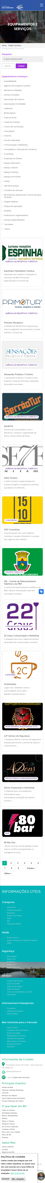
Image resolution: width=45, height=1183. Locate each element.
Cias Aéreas (11, 994)
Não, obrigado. (18, 1179)
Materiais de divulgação (15, 1038)
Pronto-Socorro (13, 937)
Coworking (11, 520)
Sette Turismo (10, 478)
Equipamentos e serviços (16, 1035)
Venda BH (10, 1046)
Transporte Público (14, 924)
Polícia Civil (11, 959)
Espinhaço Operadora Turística (19, 271)
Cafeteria (10, 675)
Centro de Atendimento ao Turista (19, 992)
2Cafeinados (10, 684)
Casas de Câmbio (13, 983)
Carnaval (5, 1093)
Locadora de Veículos (15, 981)
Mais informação (17, 1173)
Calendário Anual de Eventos (17, 1030)
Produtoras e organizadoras (21, 778)
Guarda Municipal (13, 967)
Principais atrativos (14, 1044)
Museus (4, 1118)
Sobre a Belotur (8, 1147)
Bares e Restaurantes (10, 1115)
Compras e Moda (8, 1129)
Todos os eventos (8, 1110)
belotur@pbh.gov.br (13, 1071)
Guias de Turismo (13, 989)
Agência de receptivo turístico (21, 262)
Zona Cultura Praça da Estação (13, 1098)
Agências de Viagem (14, 986)
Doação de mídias (13, 1033)
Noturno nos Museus (9, 1095)
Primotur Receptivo (13, 323)
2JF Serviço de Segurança (17, 736)
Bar (7, 833)
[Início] (12, 4)
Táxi (8, 921)
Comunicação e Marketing (18, 626)
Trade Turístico (14, 45)
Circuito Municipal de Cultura (12, 1101)
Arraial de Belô (7, 1087)
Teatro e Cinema (8, 1121)
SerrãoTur (8, 426)
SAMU (9, 943)
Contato (5, 1149)
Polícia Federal (12, 1014)
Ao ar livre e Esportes (10, 1126)
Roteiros (5, 1137)
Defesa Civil (11, 964)
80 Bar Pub (9, 843)
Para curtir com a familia (11, 1132)
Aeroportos (11, 907)
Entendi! (5, 1179)
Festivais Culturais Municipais (13, 1090)
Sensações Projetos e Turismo (18, 374)
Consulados (11, 1008)
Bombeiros (11, 962)
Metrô (9, 918)
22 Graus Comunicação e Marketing (21, 636)
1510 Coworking (12, 530)
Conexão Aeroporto (14, 910)
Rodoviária (11, 913)
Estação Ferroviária (14, 915)
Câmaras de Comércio (15, 1011)
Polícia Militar (12, 956)
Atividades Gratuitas (9, 1113)
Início (4, 45)
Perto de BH (6, 1135)
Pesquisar (7, 54)
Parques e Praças (8, 1124)
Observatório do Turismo (16, 1041)
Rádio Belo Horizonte (21, 1077)
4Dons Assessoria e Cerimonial (19, 788)
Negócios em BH (8, 1152)
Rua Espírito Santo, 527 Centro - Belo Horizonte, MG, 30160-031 (22, 1066)
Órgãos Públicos (14, 572)
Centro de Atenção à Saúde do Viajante (22, 940)
